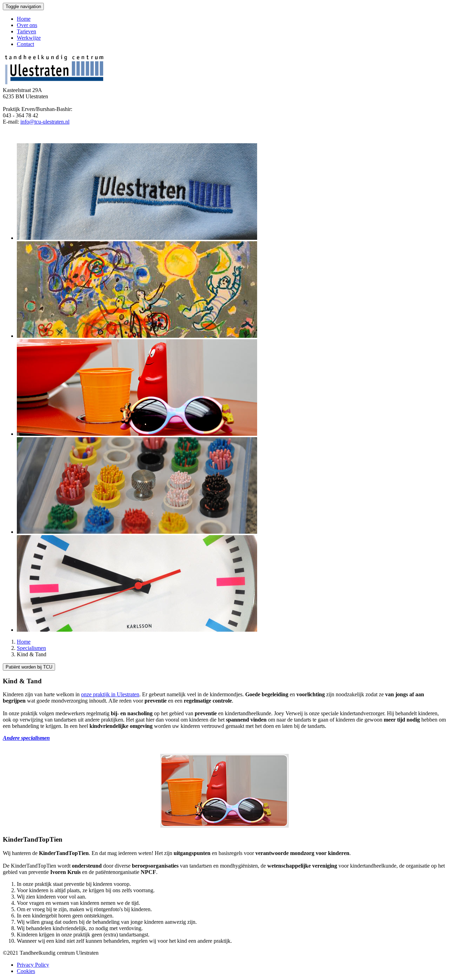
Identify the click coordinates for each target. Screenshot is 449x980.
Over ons (27, 25)
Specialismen (31, 648)
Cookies (26, 971)
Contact (25, 44)
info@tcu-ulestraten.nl (44, 122)
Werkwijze (29, 38)
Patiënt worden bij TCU (29, 667)
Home (24, 19)
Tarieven (26, 31)
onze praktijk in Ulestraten (110, 694)
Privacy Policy (33, 965)
